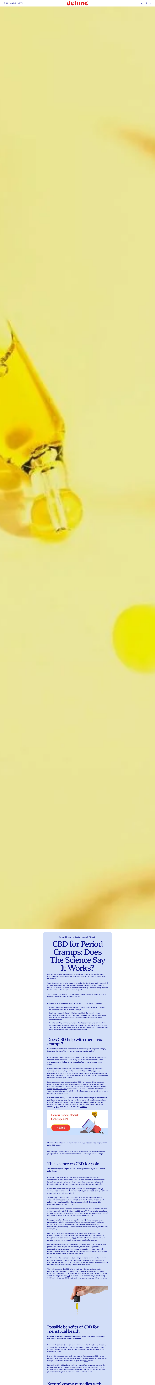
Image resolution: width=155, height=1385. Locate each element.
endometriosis (97, 1260)
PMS (86, 1361)
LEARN (20, 3)
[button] (145, 3)
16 (62, 1251)
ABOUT (13, 3)
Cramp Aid (76, 1027)
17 (68, 1276)
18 (67, 1278)
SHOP (6, 3)
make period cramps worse (87, 1091)
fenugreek (56, 1102)
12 (72, 1204)
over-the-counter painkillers (70, 976)
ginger (98, 1100)
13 (92, 1215)
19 (84, 1347)
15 (74, 1238)
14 (84, 1220)
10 (99, 1202)
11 (63, 1204)
